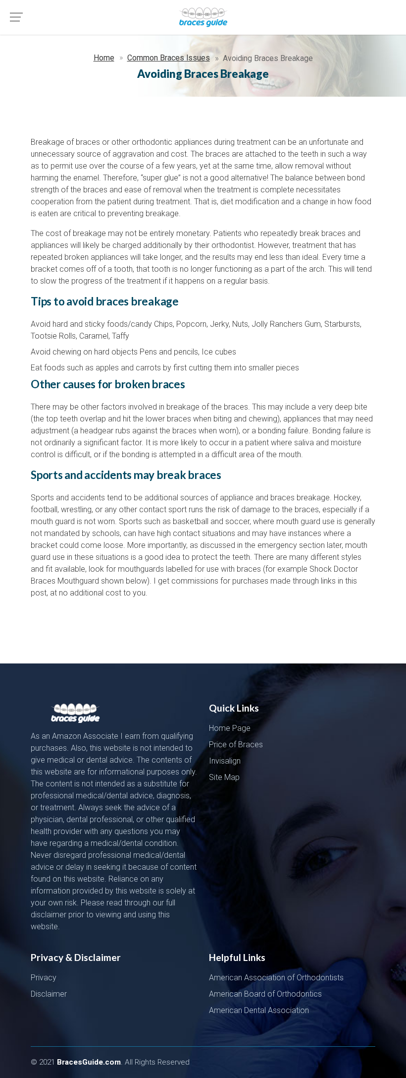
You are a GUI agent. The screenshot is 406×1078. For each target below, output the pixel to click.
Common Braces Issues (168, 58)
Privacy (43, 977)
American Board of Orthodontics (265, 994)
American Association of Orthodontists (276, 977)
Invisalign (225, 761)
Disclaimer (49, 994)
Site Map (224, 777)
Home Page (230, 728)
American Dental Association (259, 1010)
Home (104, 58)
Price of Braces (236, 744)
